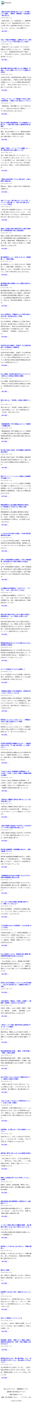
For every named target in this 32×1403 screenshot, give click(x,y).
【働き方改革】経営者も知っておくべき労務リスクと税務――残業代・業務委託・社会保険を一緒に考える (16, 13)
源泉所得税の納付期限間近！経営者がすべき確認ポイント (16, 1202)
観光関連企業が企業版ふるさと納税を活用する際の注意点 (16, 284)
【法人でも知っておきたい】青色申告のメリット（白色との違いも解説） (16, 1101)
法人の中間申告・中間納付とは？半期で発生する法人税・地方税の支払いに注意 (16, 315)
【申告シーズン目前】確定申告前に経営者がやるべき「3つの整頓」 (16, 1025)
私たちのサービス (9, 1389)
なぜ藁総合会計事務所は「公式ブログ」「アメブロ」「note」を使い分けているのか (16, 589)
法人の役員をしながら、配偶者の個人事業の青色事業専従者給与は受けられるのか (16, 955)
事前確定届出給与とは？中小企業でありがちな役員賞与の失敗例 (16, 644)
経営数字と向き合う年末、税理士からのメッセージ (16, 1293)
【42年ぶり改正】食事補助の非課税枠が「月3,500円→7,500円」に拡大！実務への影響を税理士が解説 (16, 773)
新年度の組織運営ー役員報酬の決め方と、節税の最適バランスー (16, 850)
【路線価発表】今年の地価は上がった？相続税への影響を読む (16, 425)
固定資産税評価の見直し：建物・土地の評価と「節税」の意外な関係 (16, 1052)
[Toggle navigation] (1, 5)
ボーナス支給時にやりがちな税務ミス (13, 669)
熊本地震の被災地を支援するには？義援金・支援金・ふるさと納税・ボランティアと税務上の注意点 (16, 70)
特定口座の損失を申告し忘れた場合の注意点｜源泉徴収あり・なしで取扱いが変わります (16, 615)
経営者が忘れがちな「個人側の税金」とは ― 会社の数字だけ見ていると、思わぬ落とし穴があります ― (16, 1360)
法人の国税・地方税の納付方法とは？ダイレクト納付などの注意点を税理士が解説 (16, 375)
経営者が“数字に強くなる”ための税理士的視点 (16, 1153)
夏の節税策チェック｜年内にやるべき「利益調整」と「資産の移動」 (16, 258)
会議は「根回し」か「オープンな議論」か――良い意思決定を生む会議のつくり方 (16, 149)
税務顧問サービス (22, 1389)
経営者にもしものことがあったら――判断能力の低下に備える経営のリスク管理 (16, 720)
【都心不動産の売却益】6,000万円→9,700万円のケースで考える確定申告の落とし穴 (16, 826)
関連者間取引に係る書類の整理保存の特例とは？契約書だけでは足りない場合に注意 (15, 505)
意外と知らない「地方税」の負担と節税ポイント (16, 401)
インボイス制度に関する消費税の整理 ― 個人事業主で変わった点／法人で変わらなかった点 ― (16, 1226)
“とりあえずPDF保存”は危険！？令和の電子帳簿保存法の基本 (16, 534)
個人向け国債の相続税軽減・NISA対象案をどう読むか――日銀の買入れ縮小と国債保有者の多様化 (16, 124)
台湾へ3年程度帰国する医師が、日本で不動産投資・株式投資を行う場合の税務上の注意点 (16, 560)
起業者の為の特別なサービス (16, 1391)
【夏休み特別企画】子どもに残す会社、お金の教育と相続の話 (16, 180)
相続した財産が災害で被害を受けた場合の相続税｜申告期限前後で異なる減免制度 (16, 229)
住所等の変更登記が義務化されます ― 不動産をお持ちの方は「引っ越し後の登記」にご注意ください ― (16, 745)
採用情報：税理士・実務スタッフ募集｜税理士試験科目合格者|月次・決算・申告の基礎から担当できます (16, 1342)
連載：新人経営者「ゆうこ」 (10, 1397)
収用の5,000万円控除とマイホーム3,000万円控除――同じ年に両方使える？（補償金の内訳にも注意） (16, 984)
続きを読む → (5, 31)
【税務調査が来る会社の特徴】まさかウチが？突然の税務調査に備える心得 (16, 876)
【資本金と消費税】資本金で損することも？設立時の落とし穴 (16, 800)
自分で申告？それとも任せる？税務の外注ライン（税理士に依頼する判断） (16, 1078)
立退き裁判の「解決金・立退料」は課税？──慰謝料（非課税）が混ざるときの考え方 (16, 1002)
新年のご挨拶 (5, 1270)
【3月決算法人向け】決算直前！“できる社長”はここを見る (16, 926)
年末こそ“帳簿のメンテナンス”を (11, 1318)
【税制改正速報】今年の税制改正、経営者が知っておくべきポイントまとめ (16, 692)
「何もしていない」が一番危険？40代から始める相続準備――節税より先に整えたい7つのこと (16, 99)
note (30, 1397)
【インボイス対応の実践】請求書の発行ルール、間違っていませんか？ (15, 902)
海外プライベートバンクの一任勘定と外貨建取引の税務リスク (16, 477)
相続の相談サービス (16, 1394)
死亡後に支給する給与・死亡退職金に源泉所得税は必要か (16, 451)
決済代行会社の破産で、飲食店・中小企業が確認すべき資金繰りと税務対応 (16, 346)
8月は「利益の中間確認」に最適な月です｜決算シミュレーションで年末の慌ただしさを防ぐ (16, 40)
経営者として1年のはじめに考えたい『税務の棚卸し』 (16, 1247)
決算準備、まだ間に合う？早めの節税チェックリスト (16, 1130)
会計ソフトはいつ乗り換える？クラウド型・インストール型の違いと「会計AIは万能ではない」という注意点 (16, 202)
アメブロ (24, 1397)
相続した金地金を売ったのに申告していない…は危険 (16, 1178)
